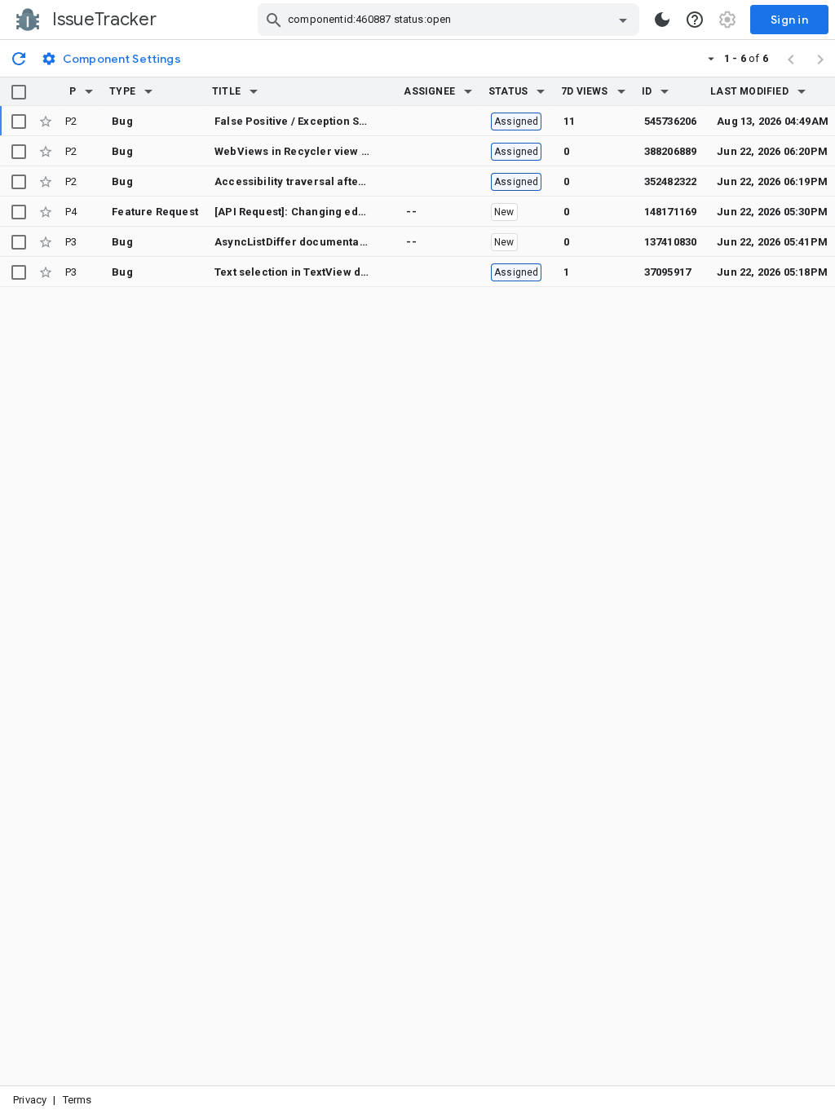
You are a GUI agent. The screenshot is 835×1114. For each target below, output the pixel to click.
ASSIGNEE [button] (429, 91)
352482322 (670, 181)
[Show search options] (623, 19)
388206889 (670, 151)
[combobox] (450, 19)
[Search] (274, 19)
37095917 (667, 272)
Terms (77, 1100)
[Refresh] (18, 58)
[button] (88, 91)
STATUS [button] (508, 91)
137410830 (670, 242)
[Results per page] (711, 58)
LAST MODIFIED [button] (749, 91)
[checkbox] (18, 92)
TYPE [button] (122, 91)
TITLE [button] (226, 91)
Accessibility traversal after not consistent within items (360, 181)
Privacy (29, 1100)
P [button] (72, 91)
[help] (694, 19)
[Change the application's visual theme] (662, 19)
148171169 (670, 212)
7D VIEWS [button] (584, 91)
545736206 (670, 121)
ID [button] (647, 91)
